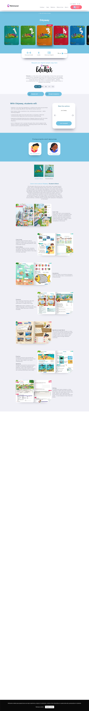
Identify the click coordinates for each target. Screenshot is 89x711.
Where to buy (60, 7)
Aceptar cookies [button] (49, 706)
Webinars (53, 7)
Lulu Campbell (64, 123)
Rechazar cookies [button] (40, 706)
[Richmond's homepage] (13, 6)
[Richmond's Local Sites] (80, 4)
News (48, 7)
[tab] (35, 148)
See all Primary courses (45, 13)
